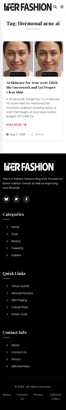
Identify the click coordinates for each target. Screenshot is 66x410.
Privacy (16, 359)
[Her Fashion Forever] (28, 7)
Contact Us (19, 352)
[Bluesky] (6, 199)
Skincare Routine (22, 293)
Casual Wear (19, 307)
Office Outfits (20, 286)
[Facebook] (26, 199)
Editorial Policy (20, 366)
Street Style (19, 314)
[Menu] (61, 7)
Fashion (16, 255)
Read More (14, 124)
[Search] (55, 7)
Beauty (16, 241)
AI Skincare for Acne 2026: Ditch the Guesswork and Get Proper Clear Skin (32, 87)
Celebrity (17, 248)
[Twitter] (16, 199)
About (15, 345)
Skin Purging (19, 300)
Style (14, 234)
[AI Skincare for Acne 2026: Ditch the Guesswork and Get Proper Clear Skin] (33, 59)
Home (15, 227)
